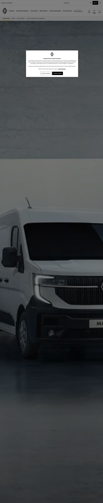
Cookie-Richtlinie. (62, 69)
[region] (52, 63)
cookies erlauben (57, 73)
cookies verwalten (45, 73)
